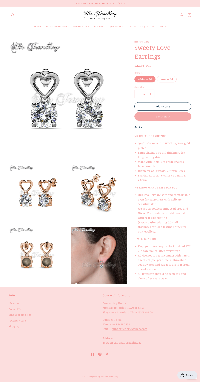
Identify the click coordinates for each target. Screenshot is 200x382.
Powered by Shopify (109, 376)
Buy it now (163, 116)
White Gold (145, 79)
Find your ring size (20, 314)
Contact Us (15, 308)
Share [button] (142, 127)
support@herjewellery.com (129, 328)
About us (14, 303)
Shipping (14, 326)
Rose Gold (167, 79)
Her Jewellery (94, 376)
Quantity (139, 87)
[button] (13, 15)
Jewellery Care (17, 320)
